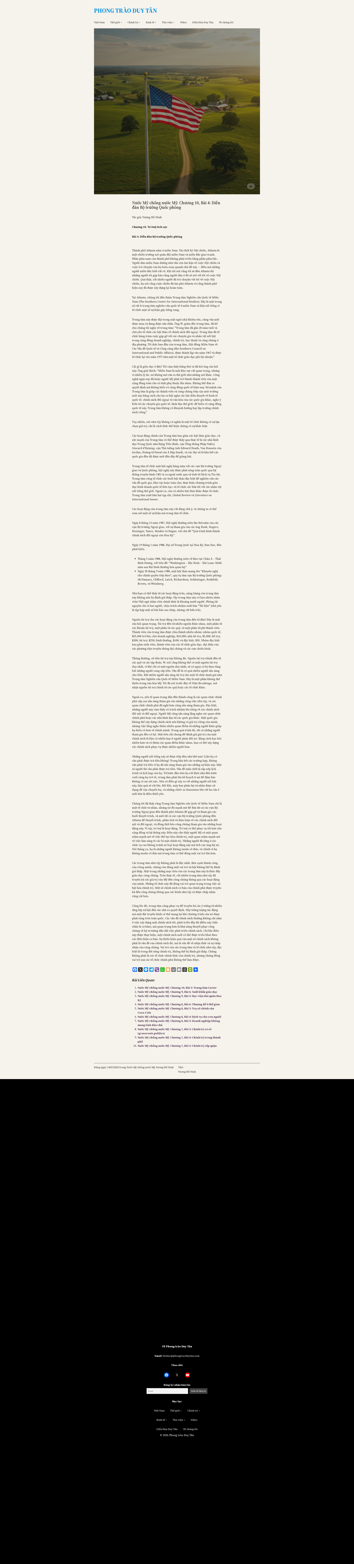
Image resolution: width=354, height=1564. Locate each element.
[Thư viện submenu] (174, 22)
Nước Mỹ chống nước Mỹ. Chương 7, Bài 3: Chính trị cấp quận (177, 1046)
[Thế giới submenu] (121, 22)
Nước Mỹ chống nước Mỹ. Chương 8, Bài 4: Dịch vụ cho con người (179, 1017)
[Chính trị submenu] (139, 22)
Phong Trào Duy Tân (125, 10)
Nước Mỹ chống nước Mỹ (141, 1067)
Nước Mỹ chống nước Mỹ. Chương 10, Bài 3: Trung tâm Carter (177, 988)
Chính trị (132, 22)
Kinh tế (150, 22)
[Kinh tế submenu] (155, 22)
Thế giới (115, 22)
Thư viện (167, 22)
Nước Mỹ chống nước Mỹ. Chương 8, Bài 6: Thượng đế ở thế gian (179, 1004)
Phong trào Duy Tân (181, 1435)
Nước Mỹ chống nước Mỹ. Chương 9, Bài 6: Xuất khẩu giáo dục (177, 992)
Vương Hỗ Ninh (165, 1067)
